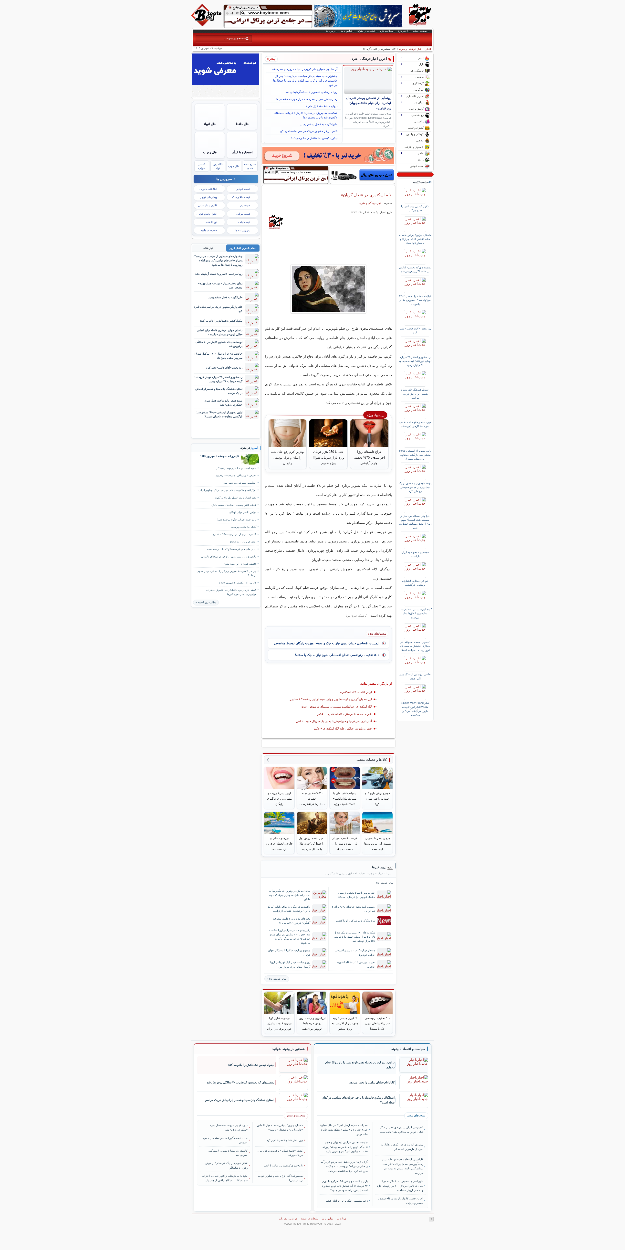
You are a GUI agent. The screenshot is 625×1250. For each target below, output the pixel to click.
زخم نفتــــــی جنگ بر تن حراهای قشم (347, 1200)
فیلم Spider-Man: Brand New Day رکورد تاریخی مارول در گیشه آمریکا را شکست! (415, 708)
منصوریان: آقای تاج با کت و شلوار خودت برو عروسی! (280, 1178)
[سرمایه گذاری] (328, 155)
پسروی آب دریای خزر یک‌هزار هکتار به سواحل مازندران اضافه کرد (402, 1146)
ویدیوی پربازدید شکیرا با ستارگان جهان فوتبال (289, 952)
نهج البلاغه (211, 222)
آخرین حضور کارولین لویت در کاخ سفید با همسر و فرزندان (400, 1200)
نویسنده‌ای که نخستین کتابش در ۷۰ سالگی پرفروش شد (415, 269)
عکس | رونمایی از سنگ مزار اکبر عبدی (415, 676)
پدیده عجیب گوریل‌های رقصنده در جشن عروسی (225, 1140)
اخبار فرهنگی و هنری (410, 48)
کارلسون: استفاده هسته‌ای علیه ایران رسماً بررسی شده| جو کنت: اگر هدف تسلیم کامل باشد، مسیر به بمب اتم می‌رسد (402, 1166)
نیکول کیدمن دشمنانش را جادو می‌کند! (314, 138)
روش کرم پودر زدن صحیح (243, 541)
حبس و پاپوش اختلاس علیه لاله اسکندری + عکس (342, 728)
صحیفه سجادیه (209, 230)
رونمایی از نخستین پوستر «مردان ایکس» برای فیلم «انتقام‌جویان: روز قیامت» (368, 103)
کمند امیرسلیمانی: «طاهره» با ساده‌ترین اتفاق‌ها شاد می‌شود (415, 613)
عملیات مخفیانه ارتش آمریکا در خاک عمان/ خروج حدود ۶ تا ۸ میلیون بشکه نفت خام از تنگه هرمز (344, 1130)
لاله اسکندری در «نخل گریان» (366, 195)
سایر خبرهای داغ (277, 978)
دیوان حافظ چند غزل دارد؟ (321, 106)
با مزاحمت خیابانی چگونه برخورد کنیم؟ (236, 519)
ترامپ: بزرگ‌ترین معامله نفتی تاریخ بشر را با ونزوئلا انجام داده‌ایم (360, 1065)
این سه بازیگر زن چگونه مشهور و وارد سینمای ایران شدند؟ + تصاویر (331, 699)
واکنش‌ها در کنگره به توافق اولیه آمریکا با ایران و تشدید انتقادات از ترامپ (289, 908)
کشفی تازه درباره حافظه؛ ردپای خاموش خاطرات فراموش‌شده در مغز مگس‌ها (231, 592)
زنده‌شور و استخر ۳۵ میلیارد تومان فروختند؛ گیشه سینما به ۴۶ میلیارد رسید (415, 361)
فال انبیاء (210, 124)
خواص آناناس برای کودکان (242, 512)
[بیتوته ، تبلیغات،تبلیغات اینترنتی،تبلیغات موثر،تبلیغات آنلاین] (268, 16)
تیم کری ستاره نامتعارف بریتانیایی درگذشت (415, 582)
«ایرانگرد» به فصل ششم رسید (318, 124)
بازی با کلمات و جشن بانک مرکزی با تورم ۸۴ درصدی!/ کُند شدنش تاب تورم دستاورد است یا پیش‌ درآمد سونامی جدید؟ (345, 1186)
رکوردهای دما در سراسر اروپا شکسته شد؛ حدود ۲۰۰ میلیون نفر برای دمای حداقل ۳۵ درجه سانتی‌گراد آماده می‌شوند (289, 936)
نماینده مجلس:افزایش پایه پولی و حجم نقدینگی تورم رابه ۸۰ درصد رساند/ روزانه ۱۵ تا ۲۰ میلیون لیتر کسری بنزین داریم (345, 1147)
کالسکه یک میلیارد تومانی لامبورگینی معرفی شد (228, 1152)
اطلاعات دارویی (208, 188)
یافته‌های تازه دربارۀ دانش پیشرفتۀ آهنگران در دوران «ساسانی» (291, 920)
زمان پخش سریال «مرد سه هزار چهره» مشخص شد (305, 99)
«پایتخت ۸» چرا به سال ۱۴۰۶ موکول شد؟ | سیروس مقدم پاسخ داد (415, 300)
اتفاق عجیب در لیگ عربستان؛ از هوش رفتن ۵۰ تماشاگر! (226, 1165)
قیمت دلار (245, 205)
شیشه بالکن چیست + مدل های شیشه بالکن (233, 505)
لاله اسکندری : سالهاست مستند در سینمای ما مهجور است (336, 706)
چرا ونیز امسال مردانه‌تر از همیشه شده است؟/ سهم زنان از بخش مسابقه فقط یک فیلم (415, 521)
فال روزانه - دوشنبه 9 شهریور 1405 (219, 456)
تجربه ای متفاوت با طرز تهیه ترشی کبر (236, 468)
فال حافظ (242, 124)
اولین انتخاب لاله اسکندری (356, 692)
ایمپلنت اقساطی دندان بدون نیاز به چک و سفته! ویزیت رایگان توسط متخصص (326, 643)
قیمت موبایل (243, 213)
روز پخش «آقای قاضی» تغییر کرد (415, 330)
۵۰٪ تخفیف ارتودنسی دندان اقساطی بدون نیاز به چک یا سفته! (337, 655)
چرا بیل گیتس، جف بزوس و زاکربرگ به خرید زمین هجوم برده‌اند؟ (227, 573)
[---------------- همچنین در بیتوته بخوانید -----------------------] (288, 1049)
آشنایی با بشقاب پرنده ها (243, 527)
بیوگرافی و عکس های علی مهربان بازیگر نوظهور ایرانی (227, 490)
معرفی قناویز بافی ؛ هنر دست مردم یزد (236, 475)
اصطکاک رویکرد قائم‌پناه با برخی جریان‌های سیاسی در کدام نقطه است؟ (359, 1100)
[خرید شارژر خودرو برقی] (362, 174)
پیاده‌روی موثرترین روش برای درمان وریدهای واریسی (228, 556)
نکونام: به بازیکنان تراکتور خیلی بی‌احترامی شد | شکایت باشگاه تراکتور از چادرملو (224, 1178)
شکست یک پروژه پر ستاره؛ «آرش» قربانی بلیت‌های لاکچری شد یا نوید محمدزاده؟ (305, 115)
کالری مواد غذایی (207, 205)
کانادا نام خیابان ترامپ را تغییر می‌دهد (372, 1082)
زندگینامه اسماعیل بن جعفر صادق (239, 482)
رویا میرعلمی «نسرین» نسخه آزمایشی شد (311, 92)
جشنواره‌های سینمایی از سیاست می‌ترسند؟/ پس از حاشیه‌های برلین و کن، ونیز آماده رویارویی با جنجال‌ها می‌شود (305, 80)
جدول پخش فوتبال (207, 213)
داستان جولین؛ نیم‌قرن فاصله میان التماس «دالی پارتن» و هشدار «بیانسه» (415, 238)
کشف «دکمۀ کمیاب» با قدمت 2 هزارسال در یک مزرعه (280, 1152)
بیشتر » (271, 58)
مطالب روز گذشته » (206, 602)
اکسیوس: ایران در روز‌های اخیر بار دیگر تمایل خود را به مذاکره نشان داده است (401, 1129)
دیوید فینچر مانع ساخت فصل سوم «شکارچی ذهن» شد (415, 424)
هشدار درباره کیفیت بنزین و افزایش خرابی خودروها (355, 952)
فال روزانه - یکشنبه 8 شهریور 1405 (237, 582)
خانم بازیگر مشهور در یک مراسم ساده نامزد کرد (308, 131)
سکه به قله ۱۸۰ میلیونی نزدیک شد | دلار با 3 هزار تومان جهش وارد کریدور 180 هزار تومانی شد (354, 936)
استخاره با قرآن (242, 152)
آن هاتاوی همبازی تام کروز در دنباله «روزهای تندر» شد (304, 69)
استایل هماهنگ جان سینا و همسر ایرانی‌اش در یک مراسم (415, 393)
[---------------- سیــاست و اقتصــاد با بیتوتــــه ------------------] (408, 1049)
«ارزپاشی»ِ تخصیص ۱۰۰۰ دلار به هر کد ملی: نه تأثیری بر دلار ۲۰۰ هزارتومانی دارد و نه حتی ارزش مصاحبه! (400, 1186)
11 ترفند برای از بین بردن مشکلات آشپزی (234, 534)
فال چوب (234, 166)
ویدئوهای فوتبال (208, 197)
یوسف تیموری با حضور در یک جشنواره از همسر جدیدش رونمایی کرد (415, 487)
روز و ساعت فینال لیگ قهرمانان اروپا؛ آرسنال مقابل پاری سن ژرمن (289, 964)
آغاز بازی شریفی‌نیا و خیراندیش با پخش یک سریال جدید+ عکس (334, 721)
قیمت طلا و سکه (241, 197)
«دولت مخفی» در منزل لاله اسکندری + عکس (344, 714)
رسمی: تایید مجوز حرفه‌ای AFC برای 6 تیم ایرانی (353, 908)
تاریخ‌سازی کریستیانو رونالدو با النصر (283, 1165)
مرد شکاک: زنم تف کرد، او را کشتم (355, 920)
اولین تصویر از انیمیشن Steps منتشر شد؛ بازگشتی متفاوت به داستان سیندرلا (415, 454)
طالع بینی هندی (250, 165)
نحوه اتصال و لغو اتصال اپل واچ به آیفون (235, 497)
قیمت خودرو (243, 188)
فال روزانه (210, 152)
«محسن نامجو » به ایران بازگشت (415, 554)
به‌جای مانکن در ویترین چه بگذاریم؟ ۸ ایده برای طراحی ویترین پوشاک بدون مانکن (289, 894)
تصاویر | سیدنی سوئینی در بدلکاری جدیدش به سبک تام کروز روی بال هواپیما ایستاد (415, 645)
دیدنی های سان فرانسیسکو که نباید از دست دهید (231, 549)
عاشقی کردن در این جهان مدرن (240, 563)
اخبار (428, 48)
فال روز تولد (218, 165)
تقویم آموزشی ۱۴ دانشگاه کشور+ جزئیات (356, 964)
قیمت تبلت (244, 222)
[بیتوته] (206, 25)
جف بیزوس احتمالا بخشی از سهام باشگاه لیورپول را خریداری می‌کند (356, 894)
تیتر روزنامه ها (242, 230)
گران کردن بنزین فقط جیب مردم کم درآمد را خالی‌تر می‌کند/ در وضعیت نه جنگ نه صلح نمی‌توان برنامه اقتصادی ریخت (344, 1166)
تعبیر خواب (201, 165)
